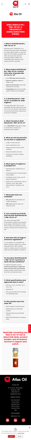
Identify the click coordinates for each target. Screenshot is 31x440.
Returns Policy (15, 406)
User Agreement (15, 400)
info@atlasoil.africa (15, 394)
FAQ (15, 410)
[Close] (29, 427)
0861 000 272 (15, 392)
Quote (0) (29, 329)
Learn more (21, 433)
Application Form (15, 416)
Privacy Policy (15, 402)
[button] (2, 4)
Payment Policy (15, 408)
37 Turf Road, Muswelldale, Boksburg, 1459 (15, 389)
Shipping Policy (15, 404)
